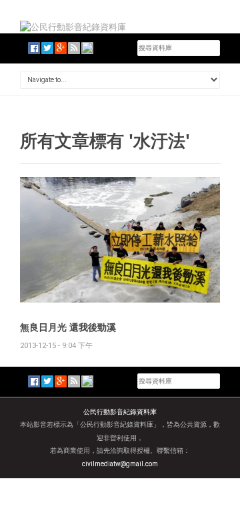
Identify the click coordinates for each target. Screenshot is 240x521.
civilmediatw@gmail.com (120, 464)
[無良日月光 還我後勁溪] (120, 239)
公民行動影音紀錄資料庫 (120, 411)
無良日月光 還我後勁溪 (68, 327)
